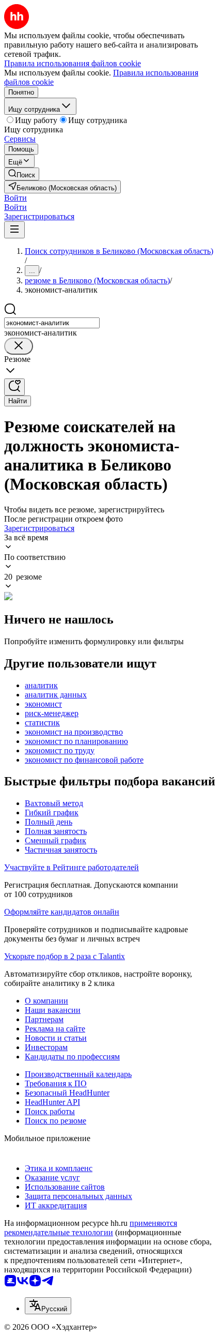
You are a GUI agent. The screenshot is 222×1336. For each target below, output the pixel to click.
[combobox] (52, 322)
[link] (21, 174)
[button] (15, 197)
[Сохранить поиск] (14, 387)
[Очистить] (18, 346)
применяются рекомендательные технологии (90, 1228)
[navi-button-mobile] (14, 229)
